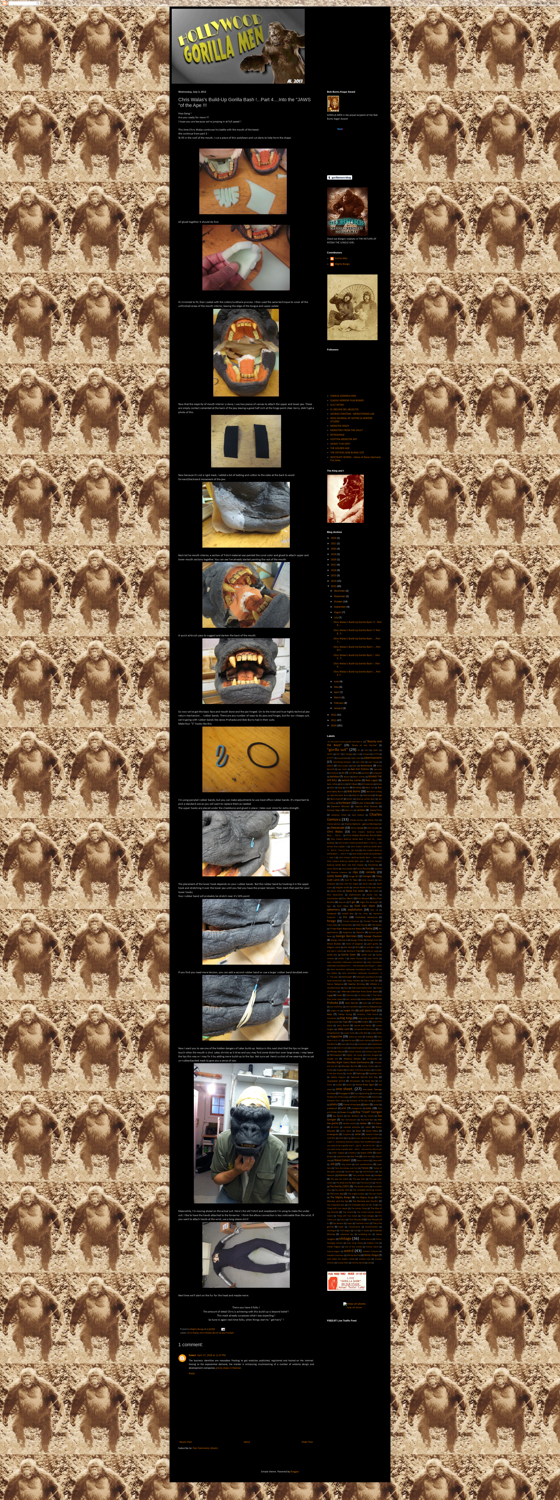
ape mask (342, 769)
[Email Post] (223, 1329)
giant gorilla (373, 944)
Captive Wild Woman (366, 806)
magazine (336, 1036)
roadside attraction (351, 1127)
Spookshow (342, 1157)
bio (347, 788)
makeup (370, 1037)
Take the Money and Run (346, 1168)
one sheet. (344, 1089)
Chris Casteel (357, 828)
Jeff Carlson (377, 1003)
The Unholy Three (359, 1209)
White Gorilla (353, 1255)
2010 (334, 725)
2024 (334, 538)
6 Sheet (366, 754)
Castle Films (376, 810)
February (339, 703)
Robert (192, 1355)
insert (339, 995)
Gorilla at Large (372, 951)
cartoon (361, 810)
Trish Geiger (345, 1231)
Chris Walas (193, 1333)
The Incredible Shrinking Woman (367, 1190)
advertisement (373, 758)
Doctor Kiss (372, 895)
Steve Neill (377, 1161)
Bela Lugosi (372, 780)
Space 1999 (366, 1153)
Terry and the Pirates (361, 1175)
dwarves (342, 902)
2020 (334, 549)
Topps (349, 1223)
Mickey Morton (375, 1048)
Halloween (347, 977)
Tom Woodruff (356, 1220)
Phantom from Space (336, 1101)
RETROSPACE (337, 435)
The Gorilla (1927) (339, 1186)
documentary (333, 899)
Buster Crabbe (364, 803)
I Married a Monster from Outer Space (359, 992)
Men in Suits (342, 1048)
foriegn (331, 921)
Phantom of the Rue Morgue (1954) (366, 1101)
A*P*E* (330, 758)
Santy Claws (345, 1131)
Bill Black (352, 784)
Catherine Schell (338, 815)
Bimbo (379, 784)
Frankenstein (346, 925)
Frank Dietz (332, 925)
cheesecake (337, 828)
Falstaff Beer (348, 914)
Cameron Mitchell (340, 806)
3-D (357, 754)
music (349, 1073)
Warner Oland (372, 1247)
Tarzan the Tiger (352, 1172)
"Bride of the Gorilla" (364, 745)
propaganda (356, 1108)
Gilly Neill (348, 947)
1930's (375, 750)
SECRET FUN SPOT (340, 444)
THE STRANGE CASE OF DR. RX (361, 1205)
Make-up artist (355, 1037)
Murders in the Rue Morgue (359, 1070)
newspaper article (336, 1081)
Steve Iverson (363, 1161)
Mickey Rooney (355, 1052)
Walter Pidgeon (334, 1247)
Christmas (373, 865)
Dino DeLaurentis (335, 895)
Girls (357, 947)
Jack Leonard (351, 999)
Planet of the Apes (352, 1105)
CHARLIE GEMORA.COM (343, 396)
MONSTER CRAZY (339, 426)
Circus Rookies (363, 869)
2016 (334, 570)
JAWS (365, 1003)
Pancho (376, 1094)
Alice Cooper (343, 766)
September (340, 607)
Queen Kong (346, 1112)
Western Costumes (335, 1255)
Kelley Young (345, 1014)
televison (343, 1175)
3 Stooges (348, 754)
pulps (368, 1108)
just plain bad (367, 1010)
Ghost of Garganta (354, 944)
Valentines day (347, 1234)
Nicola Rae (369, 1081)
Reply (192, 1373)
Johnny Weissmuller (372, 1007)
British (349, 799)
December (340, 591)
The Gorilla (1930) (361, 1187)
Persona (375, 1097)
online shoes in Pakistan (228, 1368)
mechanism (363, 1044)
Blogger (294, 1471)
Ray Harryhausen (349, 1120)
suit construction (364, 1164)
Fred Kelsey (376, 925)
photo (333, 1104)
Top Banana (338, 1223)
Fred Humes (362, 925)
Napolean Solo (375, 1074)
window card (364, 1259)
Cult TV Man (351, 880)
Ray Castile (369, 1116)
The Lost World (375, 1194)
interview (350, 995)
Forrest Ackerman (351, 921)
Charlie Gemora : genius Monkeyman (363, 824)
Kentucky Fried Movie (367, 1014)
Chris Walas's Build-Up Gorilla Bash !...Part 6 (359, 858)
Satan (358, 1131)
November (340, 596)
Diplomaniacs (355, 895)
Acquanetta (342, 758)
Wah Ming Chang (355, 1243)
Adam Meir (355, 758)
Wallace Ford (372, 1243)
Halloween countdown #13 (367, 977)
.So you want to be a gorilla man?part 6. (345, 742)
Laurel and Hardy (363, 1025)
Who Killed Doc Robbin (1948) (341, 1259)
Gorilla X (342, 959)
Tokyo (343, 1220)
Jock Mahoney (336, 1007)
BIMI (332, 788)
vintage (345, 1239)
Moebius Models (352, 1059)
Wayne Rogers (333, 1251)
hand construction (335, 981)
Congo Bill (353, 876)
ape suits (378, 769)
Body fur (356, 795)
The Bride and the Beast (346, 1183)
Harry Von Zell (371, 981)
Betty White (332, 784)
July (336, 617)
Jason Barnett (352, 1003)
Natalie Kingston (338, 1077)
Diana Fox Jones (355, 891)
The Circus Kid (366, 1183)
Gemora (360, 932)
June (337, 681)
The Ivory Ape (337, 1194)
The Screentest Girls (335, 1205)
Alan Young (373, 762)
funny (369, 928)
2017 (334, 565)
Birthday (357, 788)
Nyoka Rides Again (365, 1085)
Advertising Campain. (342, 762)
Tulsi (356, 1231)
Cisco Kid (378, 869)
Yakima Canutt (358, 1263)
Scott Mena (372, 1131)
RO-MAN (335, 1127)
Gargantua (347, 933)
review (363, 1123)
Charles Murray (357, 820)
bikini (343, 784)
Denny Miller (336, 891)
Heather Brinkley (356, 984)
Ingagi (330, 995)
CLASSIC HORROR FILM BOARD (347, 400)
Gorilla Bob (332, 955)
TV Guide (365, 1231)
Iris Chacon (362, 995)
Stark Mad (367, 1157)
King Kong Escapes (366, 1018)
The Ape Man (359, 1179)
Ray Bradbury (353, 1116)
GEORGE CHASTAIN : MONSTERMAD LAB (352, 414)
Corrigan (367, 876)
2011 (334, 720)
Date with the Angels (348, 884)
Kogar (345, 1022)
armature (334, 773)
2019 (334, 554)
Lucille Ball (362, 1033)
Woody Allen (342, 1263)
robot (368, 1127)
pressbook (332, 1108)
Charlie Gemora (334, 824)
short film (331, 1138)
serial (358, 1134)
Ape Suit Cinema (360, 769)
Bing (340, 788)
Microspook (336, 1055)
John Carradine (352, 1007)
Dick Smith (373, 891)
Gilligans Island (333, 947)
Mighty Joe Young (354, 1055)
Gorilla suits (366, 955)
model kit (332, 1059)
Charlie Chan (373, 820)
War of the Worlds (353, 1247)
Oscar (356, 1094)
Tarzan (365, 1168)
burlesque (345, 803)
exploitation (355, 909)
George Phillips (357, 940)
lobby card (343, 1029)
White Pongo (371, 1255)
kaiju (329, 1014)
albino (330, 766)
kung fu (364, 1022)
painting (365, 1094)
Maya (351, 1044)
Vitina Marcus (366, 1239)
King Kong (346, 1018)
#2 (359, 750)
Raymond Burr (367, 1120)
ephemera (333, 909)
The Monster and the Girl (365, 1201)
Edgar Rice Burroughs (369, 902)
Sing (349, 1138)
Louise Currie (349, 1033)
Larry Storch (343, 1025)
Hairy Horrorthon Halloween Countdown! (345, 962)
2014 (334, 581)
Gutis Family (372, 959)
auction (365, 773)
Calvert (378, 803)
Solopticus (352, 1153)
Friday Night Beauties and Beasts (346, 929)
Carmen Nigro (334, 810)
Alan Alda (360, 762)
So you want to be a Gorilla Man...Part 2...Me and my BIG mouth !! (354, 1149)
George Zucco (373, 940)
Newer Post (185, 1442)
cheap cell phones (354, 1307)
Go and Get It (370, 947)
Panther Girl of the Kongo (338, 1097)
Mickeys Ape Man (373, 1052)
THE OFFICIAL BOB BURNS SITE (347, 452)
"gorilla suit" (337, 750)
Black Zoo (370, 788)
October (338, 601)
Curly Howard (368, 880)
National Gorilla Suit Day (364, 1077)
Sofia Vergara (338, 1153)
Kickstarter (331, 1018)
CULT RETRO (337, 405)
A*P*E (376, 754)
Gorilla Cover (348, 954)
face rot (374, 910)
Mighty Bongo (342, 264)
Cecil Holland (358, 815)
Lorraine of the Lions (364, 1029)
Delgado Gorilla (342, 888)
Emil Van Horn (365, 906)
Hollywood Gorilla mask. (362, 988)
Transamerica (354, 1227)
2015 (334, 575)
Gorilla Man (341, 258)
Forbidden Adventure (366, 917)
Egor (329, 906)
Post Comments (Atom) (205, 1448)
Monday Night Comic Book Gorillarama (348, 1062)
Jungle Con (335, 1011)
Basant (347, 777)
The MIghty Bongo (340, 1197)
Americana (366, 765)
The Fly (378, 1183)
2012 (334, 715)
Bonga (379, 795)
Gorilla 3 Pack (354, 951)
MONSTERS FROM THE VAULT (346, 430)
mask (343, 1044)
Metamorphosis (358, 1048)
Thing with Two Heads (347, 1216)
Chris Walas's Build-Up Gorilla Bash (217, 1333)
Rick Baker (376, 1123)
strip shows (346, 1165)
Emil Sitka (342, 906)
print (343, 1108)
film (345, 917)
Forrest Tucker (371, 921)
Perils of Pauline (360, 1097)
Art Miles (353, 773)
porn (366, 1104)
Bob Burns (353, 791)
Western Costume (370, 1251)
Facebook (331, 914)
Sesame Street (372, 1135)
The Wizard (348, 1212)
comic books (334, 876)
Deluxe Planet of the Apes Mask (367, 888)
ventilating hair (364, 1234)
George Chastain (373, 936)
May (336, 687)
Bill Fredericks (367, 784)
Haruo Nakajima (335, 984)
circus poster (347, 869)
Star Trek (354, 1156)
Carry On (349, 810)
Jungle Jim (349, 1010)
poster (376, 1105)
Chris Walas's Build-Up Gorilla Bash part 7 (346, 861)
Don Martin (347, 898)
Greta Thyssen (356, 959)
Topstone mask (362, 1223)
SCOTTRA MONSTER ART (343, 439)
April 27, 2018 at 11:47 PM (211, 1355)
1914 (366, 750)
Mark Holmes (365, 1041)
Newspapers (355, 1081)
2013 (334, 586)
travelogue (331, 1231)
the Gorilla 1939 (342, 1190)
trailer (340, 1227)
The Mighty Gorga (365, 1197)
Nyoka (349, 1085)
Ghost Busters (334, 944)
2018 (334, 559)
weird (349, 1251)
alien (354, 766)
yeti (369, 1263)
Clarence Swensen (339, 873)
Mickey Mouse (337, 1052)
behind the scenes (351, 780)
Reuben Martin (349, 1124)
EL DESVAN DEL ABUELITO (344, 409)
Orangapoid (344, 1093)
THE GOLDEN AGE (340, 448)
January (338, 708)
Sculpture (347, 1135)
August (338, 612)
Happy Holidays (353, 981)
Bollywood (367, 795)
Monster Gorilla (349, 1066)
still (332, 1164)
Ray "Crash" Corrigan (369, 1112)
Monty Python (368, 1066)
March (337, 697)
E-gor (352, 902)
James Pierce (366, 999)
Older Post (307, 1442)
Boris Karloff (337, 799)
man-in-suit (350, 1040)
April (337, 692)
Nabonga (360, 1073)
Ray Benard (338, 1116)
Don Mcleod (363, 898)
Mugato (339, 1070)
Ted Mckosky (369, 1172)
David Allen (367, 884)
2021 (334, 543)
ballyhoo (334, 776)
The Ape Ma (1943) (339, 1179)
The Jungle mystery (356, 1194)
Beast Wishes (359, 777)
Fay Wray (363, 914)
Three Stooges (367, 1216)
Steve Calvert (342, 1160)
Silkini (341, 1138)
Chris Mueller (373, 828)
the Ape (378, 1175)
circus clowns (332, 869)
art (343, 773)
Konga (355, 1022)
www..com (340, 129)
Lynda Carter (376, 1033)
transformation (371, 1227)
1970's (330, 754)
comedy (370, 872)
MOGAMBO (372, 1059)
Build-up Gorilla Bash (365, 799)
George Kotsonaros (339, 940)
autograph (377, 773)
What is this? (340, 166)
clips (355, 872)
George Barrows (346, 936)
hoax (346, 988)
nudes (339, 1085)
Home (247, 1442)
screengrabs (333, 1134)
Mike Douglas (372, 1055)
